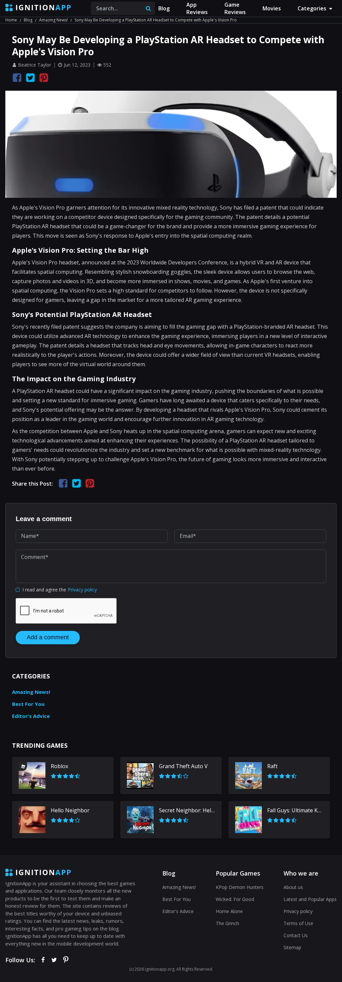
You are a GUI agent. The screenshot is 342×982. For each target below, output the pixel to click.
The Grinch (227, 923)
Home (11, 20)
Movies (272, 8)
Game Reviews (235, 8)
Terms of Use (298, 923)
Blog (164, 8)
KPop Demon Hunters (240, 887)
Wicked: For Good (235, 899)
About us (293, 887)
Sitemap (292, 947)
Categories (312, 8)
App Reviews (197, 8)
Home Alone (229, 911)
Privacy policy (82, 589)
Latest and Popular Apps (310, 899)
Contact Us (296, 935)
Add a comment (48, 637)
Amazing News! (53, 20)
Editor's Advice (31, 716)
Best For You (28, 704)
